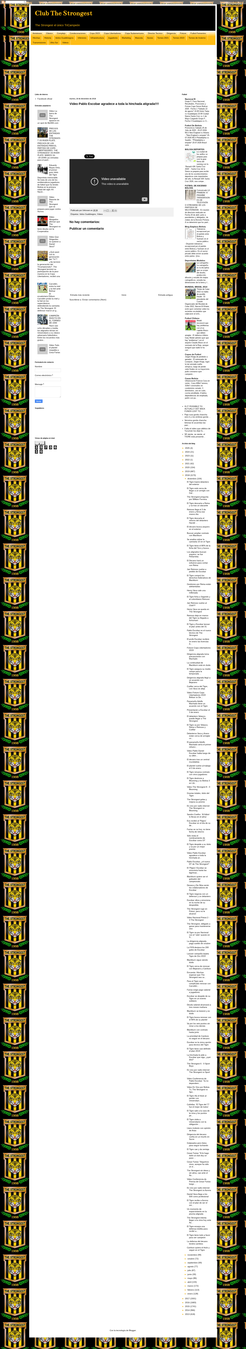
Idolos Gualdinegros (64, 38)
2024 (187, 452)
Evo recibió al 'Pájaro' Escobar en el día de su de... (198, 823)
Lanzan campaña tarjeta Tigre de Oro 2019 (198, 954)
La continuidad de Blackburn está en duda (198, 664)
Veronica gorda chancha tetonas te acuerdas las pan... (195, 422)
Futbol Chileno (192, 318)
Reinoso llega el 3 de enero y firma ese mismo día (196, 511)
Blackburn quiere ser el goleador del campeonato (197, 878)
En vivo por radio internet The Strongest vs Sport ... (198, 1072)
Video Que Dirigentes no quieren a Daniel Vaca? (55, 242)
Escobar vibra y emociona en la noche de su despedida (198, 902)
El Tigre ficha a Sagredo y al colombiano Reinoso (198, 598)
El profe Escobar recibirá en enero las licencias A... (198, 641)
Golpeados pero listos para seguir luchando (197, 1144)
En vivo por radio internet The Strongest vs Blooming (198, 808)
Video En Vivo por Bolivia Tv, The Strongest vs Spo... (198, 1089)
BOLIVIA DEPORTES (194, 149)
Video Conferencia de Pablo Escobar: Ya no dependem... (197, 1081)
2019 (187, 471)
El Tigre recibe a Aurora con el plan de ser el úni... (197, 1202)
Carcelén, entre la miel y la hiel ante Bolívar (55, 287)
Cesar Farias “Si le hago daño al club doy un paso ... (198, 1155)
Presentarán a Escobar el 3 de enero (198, 711)
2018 (187, 475)
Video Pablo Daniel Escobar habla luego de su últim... (198, 753)
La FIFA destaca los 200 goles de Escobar (198, 948)
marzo (190, 1286)
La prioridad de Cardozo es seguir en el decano (198, 1037)
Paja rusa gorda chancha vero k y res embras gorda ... (197, 415)
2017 (187, 1298)
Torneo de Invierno (197, 38)
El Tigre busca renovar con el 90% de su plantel (199, 1018)
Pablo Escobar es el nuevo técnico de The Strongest (199, 632)
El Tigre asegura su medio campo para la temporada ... (199, 671)
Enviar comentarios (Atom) (94, 299)
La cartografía (203, 263)
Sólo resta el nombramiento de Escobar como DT (196, 838)
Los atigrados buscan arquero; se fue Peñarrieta (196, 554)
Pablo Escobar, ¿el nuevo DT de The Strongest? (198, 862)
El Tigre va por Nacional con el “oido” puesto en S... (198, 934)
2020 (187, 467)
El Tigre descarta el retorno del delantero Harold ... (197, 520)
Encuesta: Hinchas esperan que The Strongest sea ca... (196, 974)
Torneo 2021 (163, 38)
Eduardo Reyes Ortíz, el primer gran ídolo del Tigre (54, 170)
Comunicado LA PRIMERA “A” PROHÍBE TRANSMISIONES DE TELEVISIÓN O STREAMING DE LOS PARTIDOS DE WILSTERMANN (197, 200)
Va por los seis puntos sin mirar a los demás (198, 1024)
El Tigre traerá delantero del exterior (198, 483)
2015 (187, 1306)
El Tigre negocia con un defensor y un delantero (199, 895)
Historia (47, 38)
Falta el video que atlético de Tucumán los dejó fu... (197, 429)
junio (189, 1274)
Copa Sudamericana (134, 33)
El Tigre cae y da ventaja (198, 1149)
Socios (150, 38)
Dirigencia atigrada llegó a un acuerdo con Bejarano (198, 680)
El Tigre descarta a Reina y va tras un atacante (198, 504)
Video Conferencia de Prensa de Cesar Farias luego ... (199, 1181)
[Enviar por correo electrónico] (104, 210)
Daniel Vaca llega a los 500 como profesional (198, 1195)
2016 (187, 1302)
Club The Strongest (63, 13)
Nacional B (190, 99)
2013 (187, 1314)
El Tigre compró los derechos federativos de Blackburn (199, 577)
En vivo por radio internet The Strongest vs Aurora (199, 1189)
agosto (190, 1266)
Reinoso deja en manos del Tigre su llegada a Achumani (197, 617)
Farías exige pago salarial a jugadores (198, 991)
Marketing (126, 38)
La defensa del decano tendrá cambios (197, 1242)
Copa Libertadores (112, 33)
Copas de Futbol (193, 354)
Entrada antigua (165, 295)
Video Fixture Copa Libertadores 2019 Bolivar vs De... (196, 695)
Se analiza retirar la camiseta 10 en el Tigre (198, 540)
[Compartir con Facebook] (113, 210)
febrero (191, 1290)
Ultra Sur (54, 42)
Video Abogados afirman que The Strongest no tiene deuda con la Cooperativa (49, 224)
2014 (187, 1310)
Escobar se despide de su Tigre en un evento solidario (198, 998)
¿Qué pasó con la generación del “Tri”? (54, 255)
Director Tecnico (155, 33)
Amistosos (37, 33)
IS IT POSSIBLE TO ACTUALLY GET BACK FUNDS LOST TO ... (194, 408)
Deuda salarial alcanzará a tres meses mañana (199, 1006)
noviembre (192, 1255)
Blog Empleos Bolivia (195, 226)
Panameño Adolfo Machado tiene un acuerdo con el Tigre (197, 703)
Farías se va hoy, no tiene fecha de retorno (198, 830)
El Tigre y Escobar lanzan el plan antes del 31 (198, 625)
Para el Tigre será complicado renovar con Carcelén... (199, 983)
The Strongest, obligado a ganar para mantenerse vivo (198, 926)
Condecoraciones (78, 33)
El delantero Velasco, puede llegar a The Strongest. (196, 718)
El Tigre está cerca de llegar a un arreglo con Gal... (198, 490)
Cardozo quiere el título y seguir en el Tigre (198, 1248)
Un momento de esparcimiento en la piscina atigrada (197, 1211)
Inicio (124, 295)
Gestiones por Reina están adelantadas (199, 585)
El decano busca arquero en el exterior (198, 528)
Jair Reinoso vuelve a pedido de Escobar (196, 570)
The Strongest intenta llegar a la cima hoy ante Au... (199, 1220)
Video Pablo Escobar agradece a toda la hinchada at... (196, 855)
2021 (187, 463)
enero (190, 1294)
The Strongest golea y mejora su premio (197, 800)
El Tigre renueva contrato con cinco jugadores (198, 773)
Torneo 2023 (178, 38)
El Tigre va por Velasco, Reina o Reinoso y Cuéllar (197, 727)
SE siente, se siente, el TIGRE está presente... (194, 435)
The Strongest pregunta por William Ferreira (197, 498)
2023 (187, 456)
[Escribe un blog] (107, 210)
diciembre (192, 478)
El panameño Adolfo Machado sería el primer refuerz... (199, 744)
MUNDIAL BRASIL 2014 (196, 287)
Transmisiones (39, 42)
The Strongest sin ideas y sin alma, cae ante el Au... (198, 1172)
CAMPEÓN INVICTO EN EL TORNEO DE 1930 (55, 319)
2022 (187, 460)
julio (189, 1270)
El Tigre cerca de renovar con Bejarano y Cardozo (199, 967)
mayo (190, 1278)
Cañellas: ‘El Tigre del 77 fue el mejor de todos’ (198, 1105)
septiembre (192, 1263)
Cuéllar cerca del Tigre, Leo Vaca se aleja (197, 687)
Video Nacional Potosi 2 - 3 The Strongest (198, 918)
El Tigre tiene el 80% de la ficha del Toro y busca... (198, 546)
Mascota (139, 38)
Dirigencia (171, 33)
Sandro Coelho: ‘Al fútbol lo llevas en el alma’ (198, 815)
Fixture (183, 33)
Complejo (61, 33)
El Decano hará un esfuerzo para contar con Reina (197, 563)
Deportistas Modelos (195, 260)
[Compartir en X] (110, 210)
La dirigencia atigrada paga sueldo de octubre (198, 942)
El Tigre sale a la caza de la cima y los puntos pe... (198, 1113)
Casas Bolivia (191, 378)
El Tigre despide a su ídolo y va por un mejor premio (199, 846)
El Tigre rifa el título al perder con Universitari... (196, 1098)
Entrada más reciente (80, 295)
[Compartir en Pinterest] (115, 210)
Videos (65, 42)
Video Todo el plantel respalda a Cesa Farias (54, 348)
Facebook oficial (44, 99)
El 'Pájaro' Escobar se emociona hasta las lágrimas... (197, 870)
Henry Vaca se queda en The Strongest (198, 610)
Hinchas (36, 38)
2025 (187, 448)
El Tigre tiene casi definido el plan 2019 (199, 1050)
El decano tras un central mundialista (198, 760)
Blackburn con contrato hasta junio (197, 1031)
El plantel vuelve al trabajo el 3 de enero (199, 767)
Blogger (132, 1330)
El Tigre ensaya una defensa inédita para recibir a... (197, 1228)
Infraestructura (97, 38)
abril (189, 1282)
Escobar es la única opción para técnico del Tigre (199, 1043)
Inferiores (82, 38)
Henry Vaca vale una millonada (196, 591)
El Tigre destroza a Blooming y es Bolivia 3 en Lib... (198, 780)
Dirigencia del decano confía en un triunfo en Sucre (198, 1136)
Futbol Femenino (198, 33)
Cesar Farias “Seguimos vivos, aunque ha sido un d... (198, 1164)
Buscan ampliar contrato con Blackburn (198, 534)
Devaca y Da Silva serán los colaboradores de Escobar (198, 887)
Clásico (49, 33)
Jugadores (113, 38)
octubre (191, 1259)
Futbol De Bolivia (193, 125)
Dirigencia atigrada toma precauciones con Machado (198, 656)
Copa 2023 (95, 33)
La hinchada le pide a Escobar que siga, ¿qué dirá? (199, 1057)
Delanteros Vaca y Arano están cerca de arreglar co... (198, 735)
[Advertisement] (120, 69)
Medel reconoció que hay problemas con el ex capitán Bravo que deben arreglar (197, 328)
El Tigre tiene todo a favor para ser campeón (198, 1236)
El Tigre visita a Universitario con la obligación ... (196, 1121)
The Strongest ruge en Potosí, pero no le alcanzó (197, 911)
